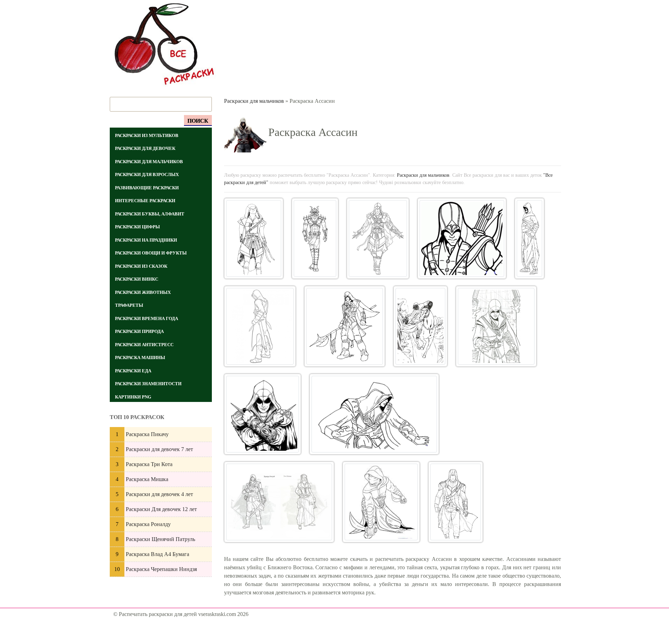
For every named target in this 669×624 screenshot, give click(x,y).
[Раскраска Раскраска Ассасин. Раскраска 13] (381, 502)
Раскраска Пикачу (147, 434)
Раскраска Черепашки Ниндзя (161, 569)
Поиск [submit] (197, 121)
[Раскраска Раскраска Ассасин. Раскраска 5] (529, 238)
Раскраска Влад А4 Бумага (157, 554)
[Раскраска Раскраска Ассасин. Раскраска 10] (262, 414)
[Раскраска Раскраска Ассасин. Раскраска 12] (279, 502)
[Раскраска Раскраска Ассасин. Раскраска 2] (315, 238)
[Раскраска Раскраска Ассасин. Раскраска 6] (260, 326)
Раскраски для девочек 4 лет (159, 494)
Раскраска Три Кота (149, 464)
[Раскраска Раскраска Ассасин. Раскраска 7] (344, 326)
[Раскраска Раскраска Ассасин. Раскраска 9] (496, 326)
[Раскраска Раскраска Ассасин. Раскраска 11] (374, 414)
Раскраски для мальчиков (254, 101)
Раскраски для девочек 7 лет (159, 449)
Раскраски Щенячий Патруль (160, 539)
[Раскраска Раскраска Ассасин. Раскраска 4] (461, 238)
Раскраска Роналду (148, 524)
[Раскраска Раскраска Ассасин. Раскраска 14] (455, 502)
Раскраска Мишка (147, 479)
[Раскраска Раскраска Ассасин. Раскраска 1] (253, 238)
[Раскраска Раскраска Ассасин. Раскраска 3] (378, 238)
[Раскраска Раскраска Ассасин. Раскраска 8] (420, 326)
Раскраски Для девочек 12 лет (161, 509)
